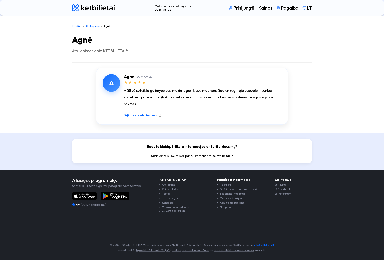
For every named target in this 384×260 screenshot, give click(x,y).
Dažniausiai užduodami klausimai (240, 189)
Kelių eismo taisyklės (232, 202)
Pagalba (225, 184)
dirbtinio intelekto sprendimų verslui (234, 250)
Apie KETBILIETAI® (173, 211)
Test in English (170, 198)
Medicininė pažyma (231, 198)
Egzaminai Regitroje (232, 193)
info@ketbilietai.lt (264, 244)
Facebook (284, 189)
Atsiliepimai (93, 26)
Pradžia (76, 26)
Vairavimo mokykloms (176, 207)
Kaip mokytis (170, 189)
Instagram (284, 193)
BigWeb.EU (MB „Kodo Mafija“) (153, 250)
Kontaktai (168, 202)
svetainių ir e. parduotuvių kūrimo (190, 250)
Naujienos (226, 207)
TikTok (282, 184)
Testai (166, 193)
